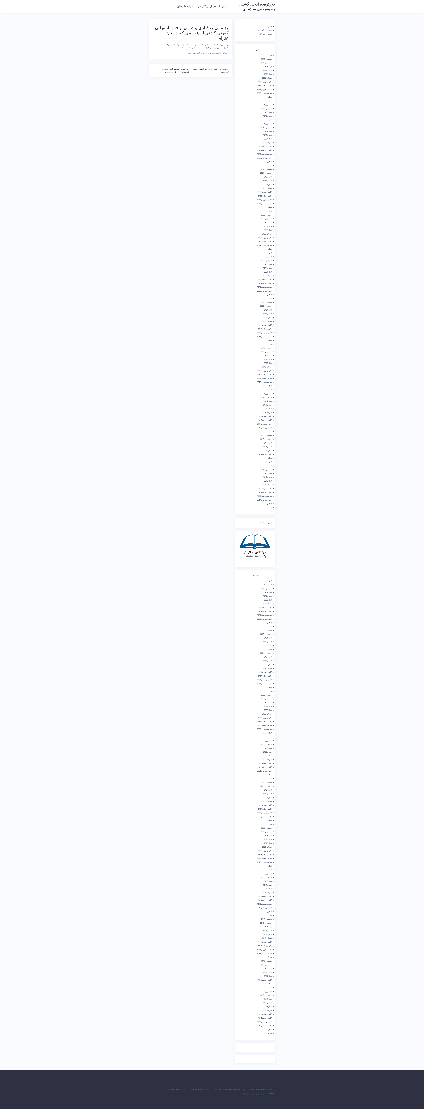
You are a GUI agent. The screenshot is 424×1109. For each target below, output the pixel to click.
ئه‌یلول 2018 (267, 386)
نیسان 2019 (267, 359)
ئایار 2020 (268, 310)
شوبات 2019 (267, 367)
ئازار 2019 (268, 363)
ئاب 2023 (268, 165)
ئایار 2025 (268, 112)
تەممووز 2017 (266, 435)
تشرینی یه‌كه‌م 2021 (264, 245)
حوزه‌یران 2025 (266, 108)
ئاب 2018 (268, 389)
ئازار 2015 (268, 481)
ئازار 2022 (268, 230)
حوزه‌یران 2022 (266, 218)
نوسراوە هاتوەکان (186, 6)
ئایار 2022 (268, 222)
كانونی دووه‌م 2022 (265, 237)
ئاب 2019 (268, 344)
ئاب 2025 (268, 101)
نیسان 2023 (267, 180)
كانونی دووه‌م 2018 (265, 416)
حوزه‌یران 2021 (266, 260)
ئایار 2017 (268, 443)
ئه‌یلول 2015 (267, 458)
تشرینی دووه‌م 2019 (264, 332)
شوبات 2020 (267, 321)
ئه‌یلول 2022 (267, 207)
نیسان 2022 (267, 226)
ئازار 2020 (268, 317)
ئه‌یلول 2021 (267, 249)
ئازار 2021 (268, 272)
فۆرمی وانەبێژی (261, 1094)
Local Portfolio (248, 1089)
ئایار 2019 (268, 355)
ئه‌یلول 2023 (267, 161)
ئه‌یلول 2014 (267, 503)
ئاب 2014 (268, 507)
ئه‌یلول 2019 (267, 340)
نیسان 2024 (267, 135)
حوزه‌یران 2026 (266, 63)
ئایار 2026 (268, 66)
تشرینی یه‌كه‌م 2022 (264, 203)
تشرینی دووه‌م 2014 (264, 496)
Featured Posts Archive (264, 1089)
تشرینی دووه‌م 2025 (264, 89)
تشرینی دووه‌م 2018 (264, 378)
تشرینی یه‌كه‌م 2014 (264, 500)
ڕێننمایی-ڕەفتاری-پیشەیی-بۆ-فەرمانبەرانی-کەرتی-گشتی (208, 53)
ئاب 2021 (268, 253)
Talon (197, 1089)
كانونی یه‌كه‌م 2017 (265, 420)
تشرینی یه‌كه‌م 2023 (264, 158)
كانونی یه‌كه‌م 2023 (265, 150)
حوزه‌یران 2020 (266, 306)
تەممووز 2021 (266, 256)
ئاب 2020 (268, 298)
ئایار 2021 (268, 264)
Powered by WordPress (176, 1089)
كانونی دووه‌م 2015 (265, 488)
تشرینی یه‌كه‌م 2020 (264, 291)
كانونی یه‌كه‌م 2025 (265, 85)
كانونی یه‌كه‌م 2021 (265, 241)
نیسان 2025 (267, 116)
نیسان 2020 (267, 313)
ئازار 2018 (268, 409)
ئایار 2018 (268, 401)
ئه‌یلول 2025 (267, 97)
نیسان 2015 (267, 477)
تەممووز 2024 (266, 123)
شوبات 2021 (267, 275)
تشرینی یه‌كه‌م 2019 (264, 336)
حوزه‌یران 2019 (266, 351)
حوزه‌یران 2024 (266, 127)
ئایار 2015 (268, 473)
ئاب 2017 (268, 431)
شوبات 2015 (267, 484)
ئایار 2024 (268, 131)
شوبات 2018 (267, 412)
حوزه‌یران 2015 (266, 469)
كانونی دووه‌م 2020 (265, 325)
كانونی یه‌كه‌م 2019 (265, 329)
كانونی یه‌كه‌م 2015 (265, 454)
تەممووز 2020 (266, 302)
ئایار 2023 (268, 177)
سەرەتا (222, 6)
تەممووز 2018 (266, 393)
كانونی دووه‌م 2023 (265, 192)
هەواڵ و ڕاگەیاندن (207, 6)
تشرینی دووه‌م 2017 (264, 424)
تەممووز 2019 (266, 348)
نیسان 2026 (267, 70)
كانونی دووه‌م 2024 (265, 146)
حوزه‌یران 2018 (266, 397)
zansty (271, 1094)
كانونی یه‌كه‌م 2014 (265, 492)
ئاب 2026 (268, 55)
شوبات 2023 (267, 188)
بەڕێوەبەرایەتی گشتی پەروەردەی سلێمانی (257, 6)
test (216, 1089)
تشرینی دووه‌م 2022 (264, 199)
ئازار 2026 (268, 74)
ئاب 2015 (268, 462)
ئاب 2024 (268, 120)
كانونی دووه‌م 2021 (265, 279)
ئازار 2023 (268, 184)
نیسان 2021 (267, 268)
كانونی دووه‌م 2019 (265, 370)
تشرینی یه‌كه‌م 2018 (264, 382)
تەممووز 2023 (266, 169)
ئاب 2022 (268, 211)
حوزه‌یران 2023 (266, 173)
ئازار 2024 (268, 139)
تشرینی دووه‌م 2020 (264, 287)
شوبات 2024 (267, 142)
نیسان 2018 (267, 405)
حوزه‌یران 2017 (266, 439)
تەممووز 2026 (266, 59)
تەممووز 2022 (266, 215)
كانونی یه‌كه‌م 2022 (265, 196)
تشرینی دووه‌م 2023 (264, 154)
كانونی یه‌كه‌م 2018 (265, 374)
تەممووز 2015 (266, 466)
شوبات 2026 (267, 78)
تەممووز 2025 (266, 104)
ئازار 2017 (268, 450)
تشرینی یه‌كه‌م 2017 (264, 428)
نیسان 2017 (267, 447)
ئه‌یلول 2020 (267, 294)
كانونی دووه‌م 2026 (265, 82)
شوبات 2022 (267, 234)
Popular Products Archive (229, 1089)
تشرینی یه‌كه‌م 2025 (264, 93)
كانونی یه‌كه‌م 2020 (265, 283)
